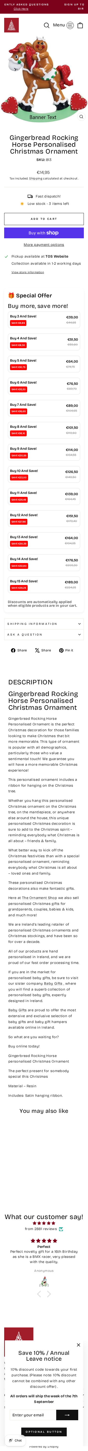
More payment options (44, 244)
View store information (27, 272)
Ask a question (25, 634)
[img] (44, 1223)
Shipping (35, 178)
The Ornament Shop (39, 898)
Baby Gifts (53, 983)
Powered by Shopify (44, 1446)
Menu (64, 25)
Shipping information (32, 624)
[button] (40, 1294)
